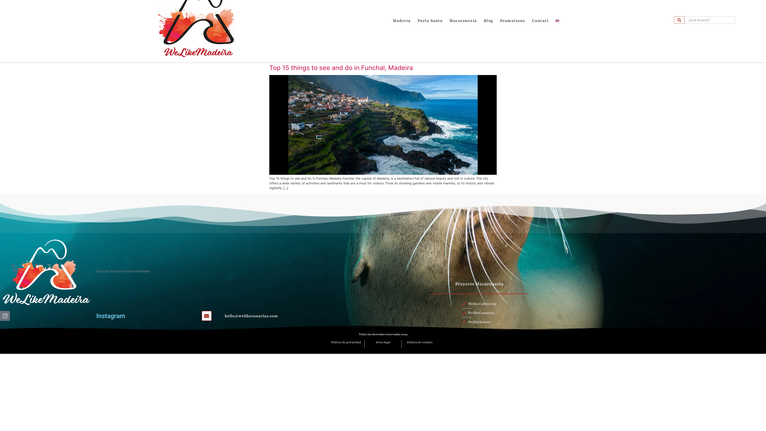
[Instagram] (668, 20)
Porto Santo (430, 20)
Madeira (402, 20)
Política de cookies (419, 342)
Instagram (110, 316)
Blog (488, 20)
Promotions (512, 20)
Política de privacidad (346, 342)
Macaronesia (463, 20)
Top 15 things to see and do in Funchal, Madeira (341, 68)
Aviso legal (383, 342)
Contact (540, 20)
